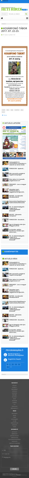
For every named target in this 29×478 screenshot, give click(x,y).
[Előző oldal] (10, 364)
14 (15, 364)
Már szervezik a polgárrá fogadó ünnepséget (17, 174)
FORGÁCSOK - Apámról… (16, 168)
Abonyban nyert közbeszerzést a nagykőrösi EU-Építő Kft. (16, 191)
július (22, 110)
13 (12, 364)
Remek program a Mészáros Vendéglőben (16, 354)
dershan (2, 349)
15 (19, 364)
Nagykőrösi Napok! (14, 359)
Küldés (14, 469)
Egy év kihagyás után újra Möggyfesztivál (17, 225)
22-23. (3, 112)
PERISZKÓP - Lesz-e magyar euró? (17, 185)
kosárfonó (17, 110)
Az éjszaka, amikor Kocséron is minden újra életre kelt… (16, 231)
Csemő (3, 110)
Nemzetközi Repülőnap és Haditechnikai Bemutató (17, 201)
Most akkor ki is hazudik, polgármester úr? (17, 179)
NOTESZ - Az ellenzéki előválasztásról (16, 196)
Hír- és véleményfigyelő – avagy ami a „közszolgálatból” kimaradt (17, 209)
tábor (8, 110)
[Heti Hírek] (14, 9)
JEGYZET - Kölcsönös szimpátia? (15, 215)
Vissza (5, 115)
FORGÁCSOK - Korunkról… (17, 219)
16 (7, 367)
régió (12, 110)
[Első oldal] (7, 364)
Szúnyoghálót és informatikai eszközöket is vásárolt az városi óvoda (17, 163)
